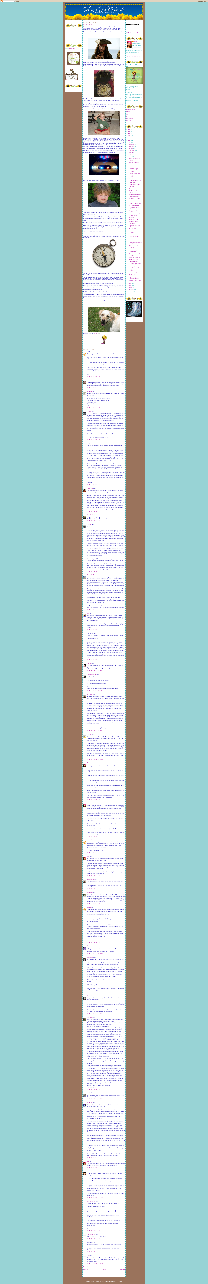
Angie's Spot (90, 488)
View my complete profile (133, 56)
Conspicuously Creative (134, 184)
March (131, 287)
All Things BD (90, 694)
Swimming (131, 186)
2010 (129, 138)
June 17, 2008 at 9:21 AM (94, 629)
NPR (127, 115)
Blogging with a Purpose (134, 211)
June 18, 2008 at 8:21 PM (94, 1167)
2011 (129, 136)
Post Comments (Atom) (95, 1272)
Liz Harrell (89, 839)
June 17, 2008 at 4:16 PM (94, 852)
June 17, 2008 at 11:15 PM (95, 992)
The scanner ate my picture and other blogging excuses (135, 236)
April (130, 285)
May (130, 283)
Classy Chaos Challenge (134, 213)
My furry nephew (133, 215)
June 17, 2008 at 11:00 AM (95, 671)
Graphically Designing (110, 1281)
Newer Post (86, 1269)
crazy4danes (90, 892)
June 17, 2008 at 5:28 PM (94, 889)
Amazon (128, 111)
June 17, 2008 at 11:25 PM (95, 1013)
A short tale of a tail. (133, 219)
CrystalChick (90, 514)
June (130, 156)
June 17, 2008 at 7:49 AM (94, 511)
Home (104, 1269)
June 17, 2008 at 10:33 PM (95, 953)
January (131, 291)
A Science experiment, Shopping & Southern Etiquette (134, 207)
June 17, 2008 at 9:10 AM (94, 609)
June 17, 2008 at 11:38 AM (95, 690)
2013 (129, 131)
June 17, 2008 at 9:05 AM (94, 571)
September (132, 150)
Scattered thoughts (133, 240)
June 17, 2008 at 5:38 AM (94, 439)
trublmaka (89, 391)
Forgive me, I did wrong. (134, 257)
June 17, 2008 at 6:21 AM (94, 484)
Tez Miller (89, 411)
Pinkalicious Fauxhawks (134, 245)
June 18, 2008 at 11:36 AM (95, 1099)
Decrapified (131, 166)
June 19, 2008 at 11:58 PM (95, 1197)
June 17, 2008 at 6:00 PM (94, 903)
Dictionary (128, 113)
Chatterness (90, 957)
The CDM (89, 734)
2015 (129, 129)
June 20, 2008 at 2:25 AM (94, 1238)
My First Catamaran (133, 248)
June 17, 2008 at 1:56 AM (94, 387)
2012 (129, 133)
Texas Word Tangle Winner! (135, 229)
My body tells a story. (134, 267)
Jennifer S (89, 995)
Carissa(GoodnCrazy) (92, 674)
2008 (129, 142)
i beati (88, 1092)
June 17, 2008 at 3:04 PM (94, 799)
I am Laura (89, 524)
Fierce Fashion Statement (135, 272)
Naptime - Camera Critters (135, 280)
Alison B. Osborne (91, 380)
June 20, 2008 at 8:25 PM (94, 1252)
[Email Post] (98, 333)
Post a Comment (87, 1267)
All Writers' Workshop (131, 109)
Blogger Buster (72, 48)
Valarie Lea (89, 1102)
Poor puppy (131, 188)
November (131, 146)
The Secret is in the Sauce (135, 275)
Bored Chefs (132, 217)
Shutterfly (128, 116)
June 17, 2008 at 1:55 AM (94, 376)
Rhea (88, 763)
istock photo (129, 120)
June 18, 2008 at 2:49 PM (94, 1157)
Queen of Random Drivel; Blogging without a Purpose (135, 175)
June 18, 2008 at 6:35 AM (94, 1089)
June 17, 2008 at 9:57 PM (94, 942)
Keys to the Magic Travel (93, 574)
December (131, 144)
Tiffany (88, 1171)
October (131, 148)
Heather (89, 663)
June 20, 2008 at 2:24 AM (94, 1230)
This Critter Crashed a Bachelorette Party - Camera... (134, 170)
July (130, 154)
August (131, 152)
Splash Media (129, 118)
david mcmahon (90, 879)
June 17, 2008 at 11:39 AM (95, 730)
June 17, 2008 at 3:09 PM (94, 836)
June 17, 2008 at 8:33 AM (94, 520)
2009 (129, 140)
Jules (88, 945)
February (131, 289)
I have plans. (132, 182)
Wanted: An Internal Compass (93, 25)
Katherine (89, 907)
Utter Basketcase (91, 1201)
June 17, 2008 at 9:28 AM (94, 659)
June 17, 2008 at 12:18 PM (95, 759)
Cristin (88, 1255)
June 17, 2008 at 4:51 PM (94, 875)
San (88, 613)
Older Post (122, 1269)
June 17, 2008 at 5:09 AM (94, 407)
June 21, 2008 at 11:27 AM (95, 1263)
